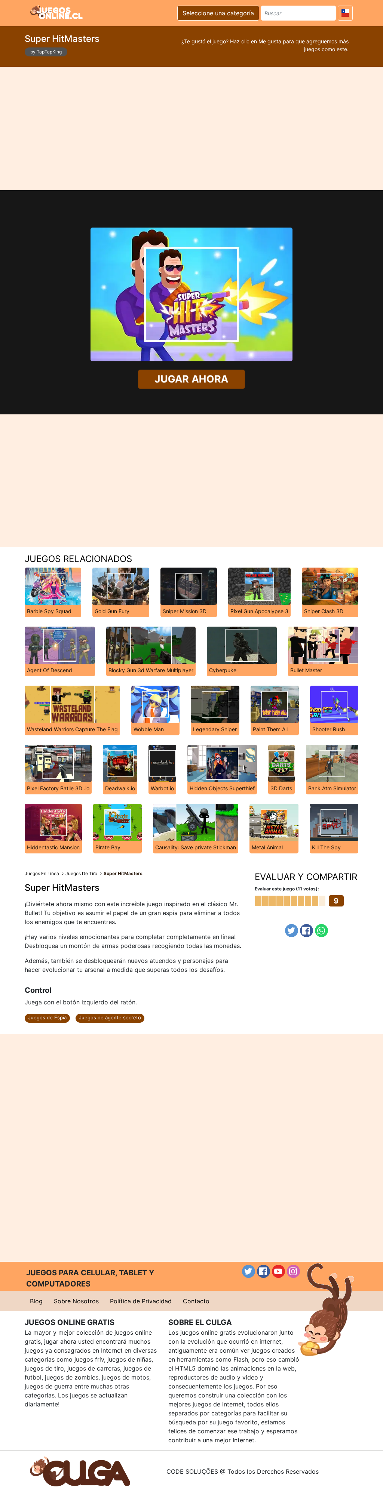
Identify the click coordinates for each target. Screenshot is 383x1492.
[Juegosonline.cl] (56, 12)
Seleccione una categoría (218, 13)
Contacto (196, 1301)
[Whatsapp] (321, 930)
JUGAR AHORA (191, 379)
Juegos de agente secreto (110, 1017)
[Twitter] (291, 930)
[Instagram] (293, 1271)
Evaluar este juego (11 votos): (287, 889)
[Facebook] (306, 930)
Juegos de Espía (47, 1017)
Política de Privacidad (141, 1301)
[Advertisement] (191, 128)
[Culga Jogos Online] (80, 1470)
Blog (36, 1301)
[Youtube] (278, 1271)
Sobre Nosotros (76, 1301)
